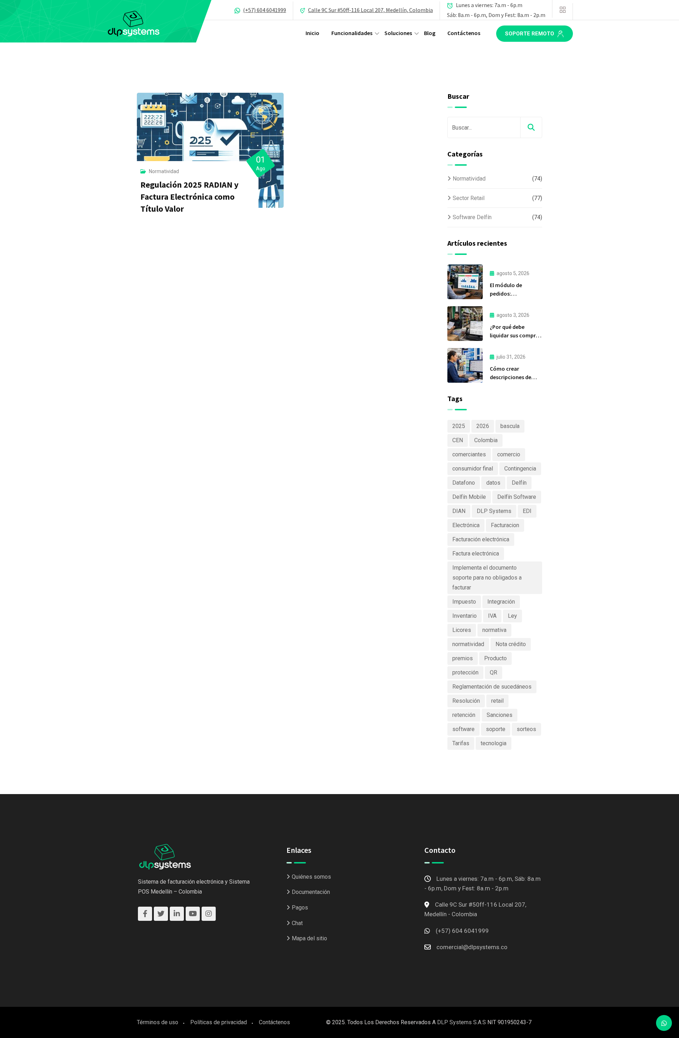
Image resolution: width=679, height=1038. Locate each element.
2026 (482, 426)
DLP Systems (494, 511)
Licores (461, 630)
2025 (458, 426)
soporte (495, 729)
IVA (492, 615)
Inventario (464, 615)
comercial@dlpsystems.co (471, 947)
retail (497, 700)
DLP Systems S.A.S (461, 1022)
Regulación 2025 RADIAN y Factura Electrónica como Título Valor (189, 196)
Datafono (463, 482)
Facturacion (505, 525)
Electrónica (466, 525)
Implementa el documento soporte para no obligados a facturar (487, 577)
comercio (508, 454)
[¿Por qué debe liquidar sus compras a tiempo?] (465, 323)
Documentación (311, 892)
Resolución (466, 700)
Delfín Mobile (469, 497)
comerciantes (469, 454)
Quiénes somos (311, 876)
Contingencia (520, 468)
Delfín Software (516, 497)
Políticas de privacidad (218, 1022)
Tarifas (460, 743)
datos (493, 482)
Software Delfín (472, 217)
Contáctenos (463, 32)
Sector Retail (468, 198)
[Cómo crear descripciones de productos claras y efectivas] (465, 365)
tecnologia (493, 743)
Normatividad (164, 171)
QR (493, 672)
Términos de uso (157, 1022)
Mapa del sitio (309, 938)
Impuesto (464, 601)
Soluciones (398, 32)
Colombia (486, 440)
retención (463, 715)
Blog (429, 32)
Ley (512, 615)
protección (465, 672)
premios (462, 658)
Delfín (519, 482)
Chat (297, 923)
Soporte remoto (530, 33)
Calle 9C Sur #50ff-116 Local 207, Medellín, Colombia (370, 9)
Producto (495, 658)
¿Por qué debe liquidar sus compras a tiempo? (515, 335)
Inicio (312, 32)
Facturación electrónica (480, 539)
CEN (457, 440)
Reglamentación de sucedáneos (492, 686)
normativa (494, 630)
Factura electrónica (475, 553)
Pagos (300, 907)
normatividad (468, 644)
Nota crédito (510, 644)
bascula (510, 426)
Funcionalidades (351, 32)
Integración (501, 601)
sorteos (526, 729)
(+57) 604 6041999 (264, 9)
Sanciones (499, 715)
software (463, 729)
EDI (527, 511)
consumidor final (472, 468)
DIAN (458, 511)
